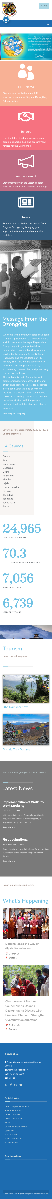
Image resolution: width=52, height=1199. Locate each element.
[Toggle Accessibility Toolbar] (6, 19)
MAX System (11, 1134)
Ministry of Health (13, 1138)
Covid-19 (9, 1130)
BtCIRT (8, 1122)
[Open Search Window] (47, 23)
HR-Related (26, 87)
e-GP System (11, 1142)
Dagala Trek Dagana (16, 749)
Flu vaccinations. (15, 840)
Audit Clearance (13, 1114)
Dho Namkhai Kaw (15, 707)
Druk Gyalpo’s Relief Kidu (17, 1106)
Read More (16, 827)
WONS (45, 1194)
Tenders (26, 132)
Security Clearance (14, 1110)
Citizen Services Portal (16, 1126)
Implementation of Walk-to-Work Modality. (24, 804)
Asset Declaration (13, 1118)
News (26, 217)
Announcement (26, 176)
